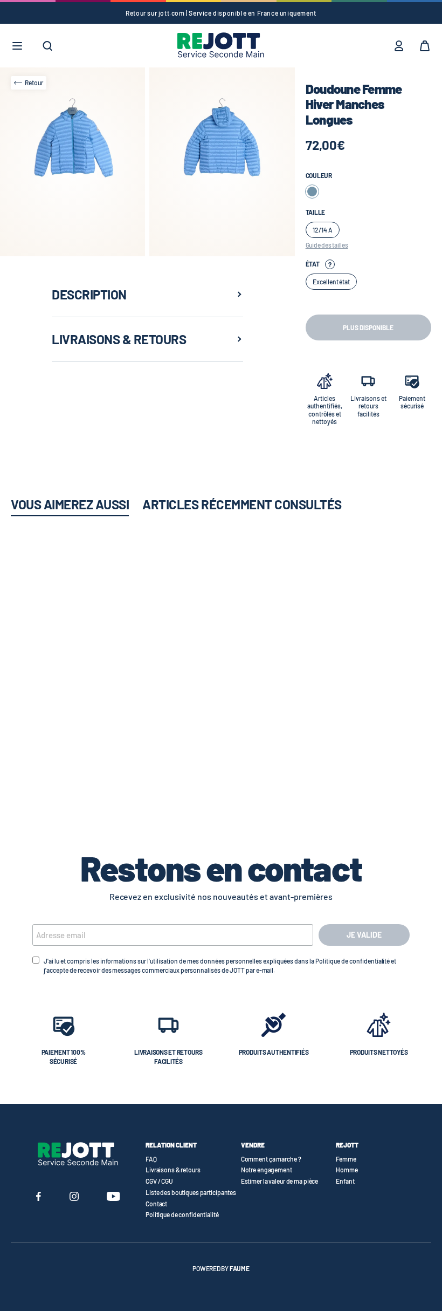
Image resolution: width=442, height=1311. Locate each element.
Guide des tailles (327, 245)
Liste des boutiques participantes (191, 1192)
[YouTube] (113, 1197)
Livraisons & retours (173, 1169)
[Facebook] (38, 1197)
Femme (346, 1159)
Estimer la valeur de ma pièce (280, 1181)
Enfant (345, 1181)
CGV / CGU (159, 1181)
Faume (240, 1268)
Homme (346, 1169)
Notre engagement (266, 1169)
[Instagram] (74, 1197)
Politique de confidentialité (182, 1214)
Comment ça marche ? (271, 1159)
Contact (156, 1203)
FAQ (151, 1159)
